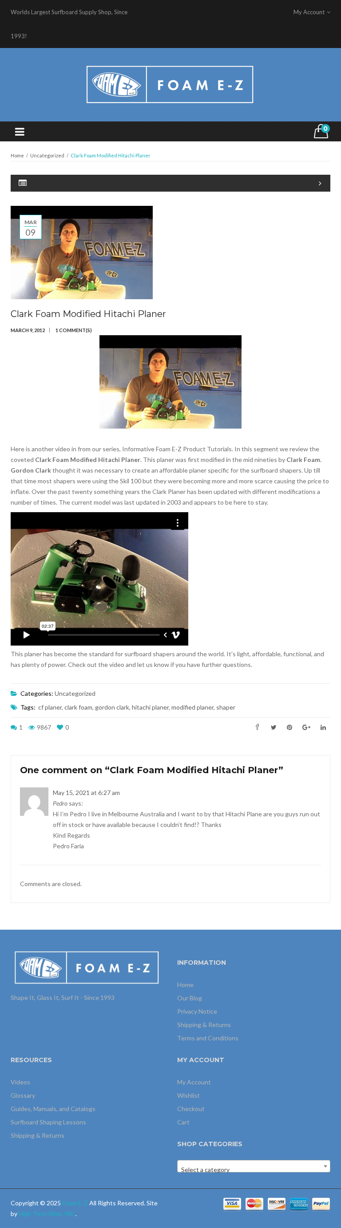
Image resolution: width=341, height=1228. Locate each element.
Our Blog (189, 998)
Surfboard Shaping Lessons (48, 1122)
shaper (225, 707)
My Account (194, 1082)
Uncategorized (47, 155)
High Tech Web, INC (47, 1213)
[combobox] (253, 1166)
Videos (20, 1082)
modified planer (192, 707)
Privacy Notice (197, 1011)
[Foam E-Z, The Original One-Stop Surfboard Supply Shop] (170, 84)
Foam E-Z (75, 1203)
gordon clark (112, 707)
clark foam (78, 707)
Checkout (191, 1108)
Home (17, 155)
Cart (183, 1122)
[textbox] (254, 1169)
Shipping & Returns (204, 1024)
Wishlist (188, 1095)
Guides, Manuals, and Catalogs (53, 1108)
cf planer (50, 707)
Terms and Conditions (207, 1038)
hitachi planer (150, 707)
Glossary (23, 1095)
